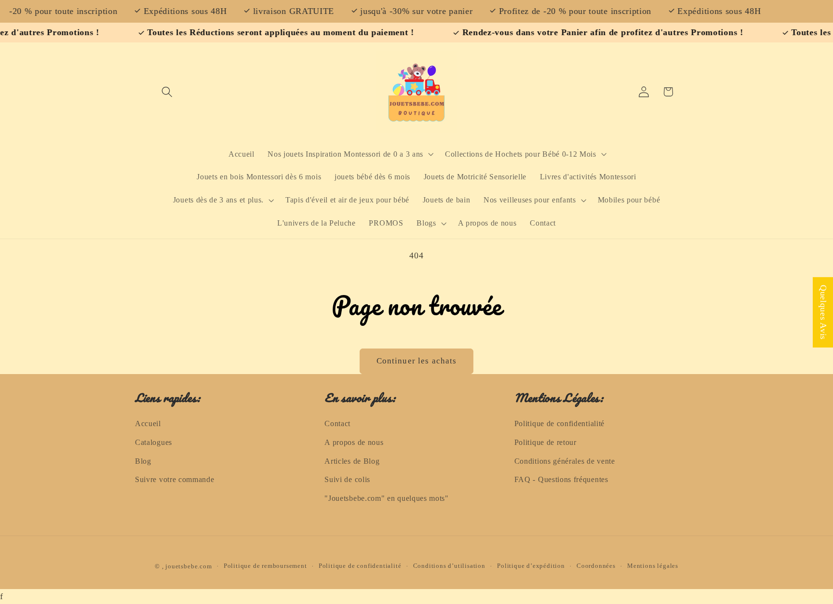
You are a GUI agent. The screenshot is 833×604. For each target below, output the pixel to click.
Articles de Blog (351, 461)
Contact (337, 423)
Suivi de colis (347, 480)
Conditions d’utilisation (449, 566)
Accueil (148, 423)
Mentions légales (652, 566)
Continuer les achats (416, 360)
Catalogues (153, 442)
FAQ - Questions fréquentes (561, 480)
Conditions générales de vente (564, 461)
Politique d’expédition (531, 566)
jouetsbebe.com (188, 566)
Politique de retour (545, 442)
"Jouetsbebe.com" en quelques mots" (386, 498)
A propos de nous (353, 442)
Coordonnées (596, 566)
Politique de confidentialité (559, 423)
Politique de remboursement (265, 566)
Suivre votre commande (175, 480)
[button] (167, 92)
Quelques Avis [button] (823, 311)
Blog (143, 461)
